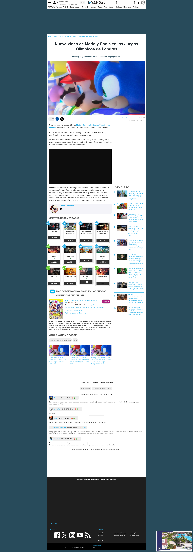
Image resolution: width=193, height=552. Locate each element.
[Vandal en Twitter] (65, 535)
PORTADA (51, 7)
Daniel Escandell (127, 118)
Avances (93, 7)
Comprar (106, 301)
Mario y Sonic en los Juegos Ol (60, 340)
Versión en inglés (96, 545)
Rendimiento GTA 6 (64, 4)
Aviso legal (133, 533)
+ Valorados (94, 383)
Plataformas (127, 7)
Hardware (119, 7)
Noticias (59, 7)
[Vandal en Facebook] (57, 535)
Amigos (102, 383)
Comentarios (84, 383)
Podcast (136, 7)
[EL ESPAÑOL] (143, 3)
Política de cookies (135, 535)
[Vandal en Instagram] (72, 535)
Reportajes (85, 7)
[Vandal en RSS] (87, 535)
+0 (76, 398)
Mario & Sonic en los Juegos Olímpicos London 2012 (82, 300)
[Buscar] (138, 2)
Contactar (100, 535)
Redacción (100, 533)
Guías (72, 7)
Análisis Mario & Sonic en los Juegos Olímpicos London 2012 (84, 307)
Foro (105, 7)
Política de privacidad (119, 535)
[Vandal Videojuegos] (96, 2)
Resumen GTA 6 (63, 1)
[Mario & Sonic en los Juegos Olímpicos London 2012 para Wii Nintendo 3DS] (56, 309)
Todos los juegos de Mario (73, 310)
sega (75, 340)
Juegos (77, 7)
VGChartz (100, 540)
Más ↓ (82, 2)
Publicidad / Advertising (120, 533)
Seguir (52, 291)
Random (111, 7)
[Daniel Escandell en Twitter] (61, 209)
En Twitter (109, 383)
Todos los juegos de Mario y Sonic (76, 313)
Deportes (92, 305)
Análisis (66, 7)
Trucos (100, 7)
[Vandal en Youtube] (80, 535)
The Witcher (74, 4)
